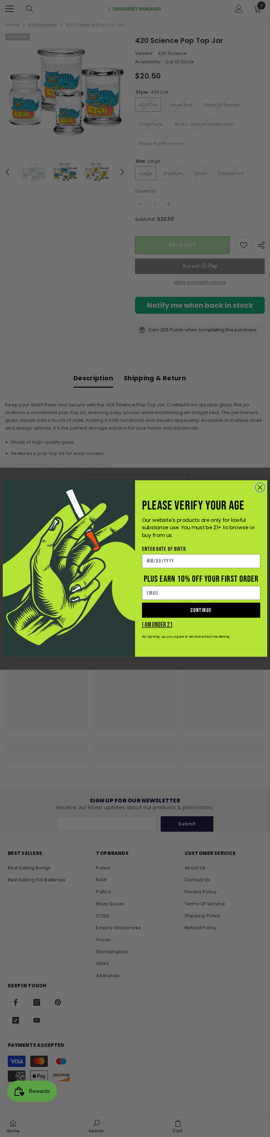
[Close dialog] (260, 487)
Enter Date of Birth (164, 549)
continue (201, 610)
